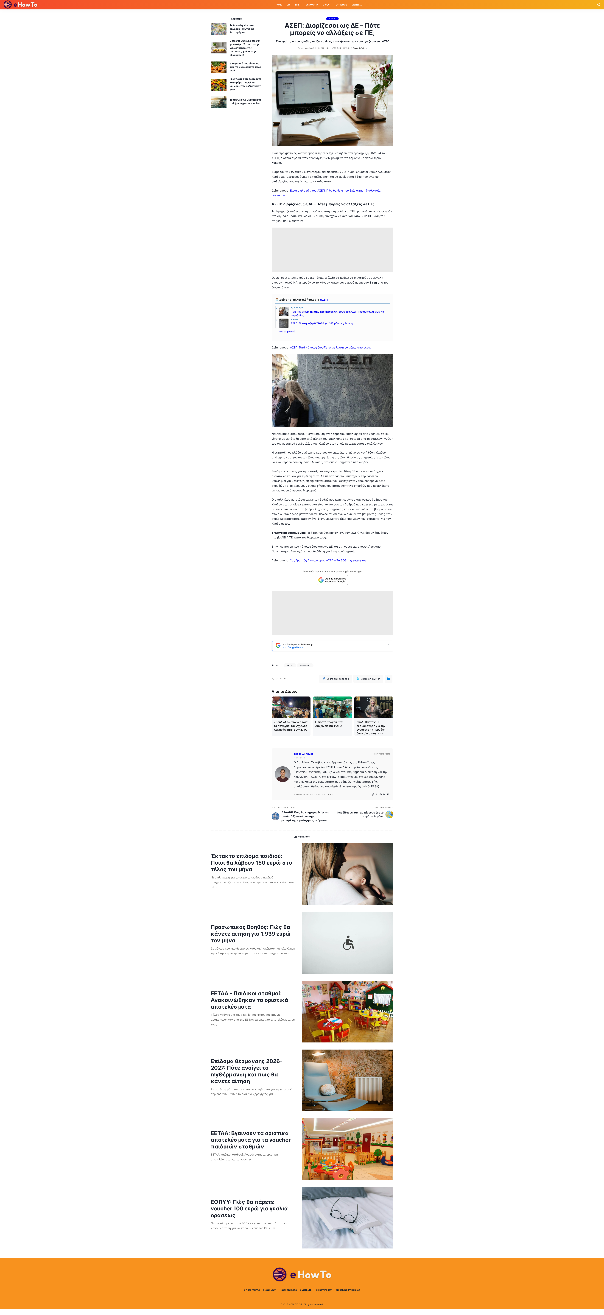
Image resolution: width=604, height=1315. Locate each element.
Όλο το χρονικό (287, 331)
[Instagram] (381, 795)
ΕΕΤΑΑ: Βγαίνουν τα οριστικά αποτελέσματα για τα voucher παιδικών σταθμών (251, 1140)
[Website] (373, 795)
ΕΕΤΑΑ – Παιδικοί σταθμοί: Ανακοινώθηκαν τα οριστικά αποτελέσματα (249, 1000)
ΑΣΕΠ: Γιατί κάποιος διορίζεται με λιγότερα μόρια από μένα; (330, 347)
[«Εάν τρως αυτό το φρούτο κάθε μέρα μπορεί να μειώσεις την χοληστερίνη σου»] (218, 85)
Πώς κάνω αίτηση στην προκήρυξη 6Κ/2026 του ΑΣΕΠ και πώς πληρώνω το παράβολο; (337, 313)
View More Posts (382, 753)
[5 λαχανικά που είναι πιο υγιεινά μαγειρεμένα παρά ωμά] (218, 67)
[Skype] (388, 795)
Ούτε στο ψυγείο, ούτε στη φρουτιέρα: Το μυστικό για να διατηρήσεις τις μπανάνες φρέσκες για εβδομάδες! (245, 47)
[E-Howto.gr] (20, 4)
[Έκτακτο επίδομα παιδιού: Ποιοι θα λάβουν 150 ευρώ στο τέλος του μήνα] (347, 874)
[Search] (599, 4)
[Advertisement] (332, 250)
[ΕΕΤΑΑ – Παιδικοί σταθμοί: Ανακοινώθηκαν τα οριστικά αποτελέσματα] (347, 1011)
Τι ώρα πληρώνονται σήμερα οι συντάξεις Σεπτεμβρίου (242, 29)
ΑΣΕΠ (324, 299)
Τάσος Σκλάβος (360, 48)
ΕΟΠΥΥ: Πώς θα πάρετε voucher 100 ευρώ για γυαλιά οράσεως (249, 1208)
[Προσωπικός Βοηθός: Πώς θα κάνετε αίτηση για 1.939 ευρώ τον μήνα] (347, 943)
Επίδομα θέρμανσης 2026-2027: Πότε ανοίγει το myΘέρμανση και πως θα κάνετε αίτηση (246, 1071)
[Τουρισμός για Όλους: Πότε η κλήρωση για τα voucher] (218, 102)
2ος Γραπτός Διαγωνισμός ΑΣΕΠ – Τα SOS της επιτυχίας (328, 560)
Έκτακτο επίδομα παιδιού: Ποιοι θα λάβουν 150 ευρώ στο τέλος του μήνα (251, 862)
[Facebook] (377, 795)
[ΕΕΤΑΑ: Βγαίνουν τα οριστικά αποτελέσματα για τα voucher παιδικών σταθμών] (347, 1149)
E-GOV (332, 19)
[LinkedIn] (384, 795)
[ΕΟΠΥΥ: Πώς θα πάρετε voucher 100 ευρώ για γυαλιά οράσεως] (347, 1218)
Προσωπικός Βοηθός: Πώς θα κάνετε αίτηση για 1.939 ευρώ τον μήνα (251, 934)
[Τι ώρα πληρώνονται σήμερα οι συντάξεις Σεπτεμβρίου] (218, 29)
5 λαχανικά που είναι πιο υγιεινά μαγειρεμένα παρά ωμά (245, 67)
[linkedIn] (388, 679)
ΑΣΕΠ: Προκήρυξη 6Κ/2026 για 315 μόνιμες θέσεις (322, 323)
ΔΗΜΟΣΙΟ (305, 665)
